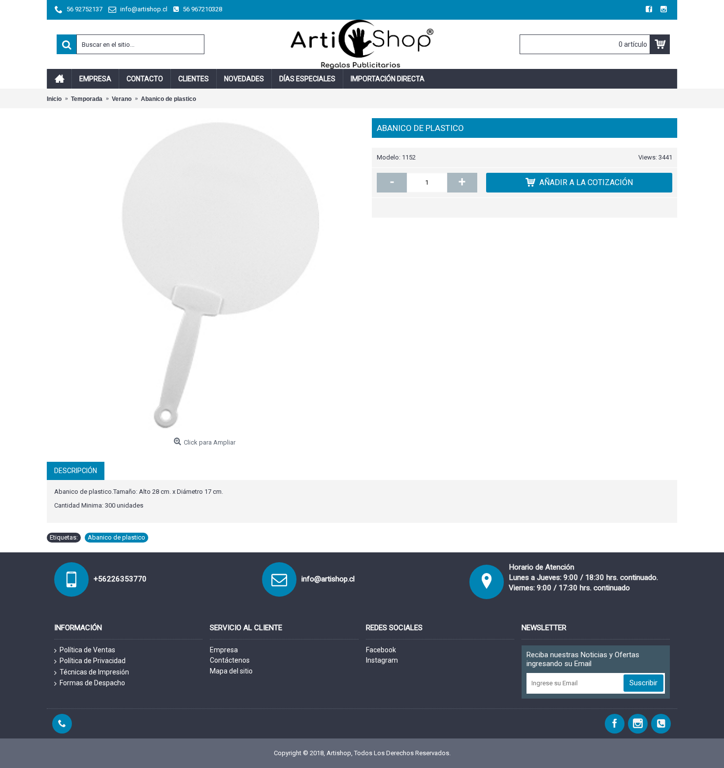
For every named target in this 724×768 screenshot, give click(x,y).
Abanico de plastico (116, 537)
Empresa (224, 650)
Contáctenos (230, 660)
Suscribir (643, 682)
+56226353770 (120, 579)
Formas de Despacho (92, 683)
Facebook (381, 650)
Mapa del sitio (231, 671)
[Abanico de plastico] (204, 275)
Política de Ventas (87, 650)
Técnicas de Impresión (94, 672)
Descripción (75, 471)
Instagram (382, 660)
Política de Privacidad (93, 661)
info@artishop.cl (328, 579)
